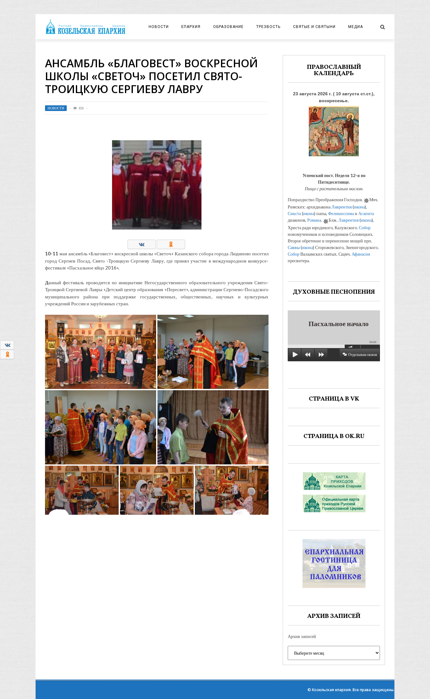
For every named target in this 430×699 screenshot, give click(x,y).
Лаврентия (341, 206)
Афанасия (361, 254)
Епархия (191, 27)
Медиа (355, 27)
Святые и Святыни (314, 27)
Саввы (294, 247)
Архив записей (302, 636)
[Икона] (334, 129)
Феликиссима (341, 213)
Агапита (366, 213)
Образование (228, 27)
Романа (314, 220)
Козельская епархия (331, 689)
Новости (159, 27)
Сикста (294, 213)
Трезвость (268, 27)
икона (359, 206)
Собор (365, 227)
